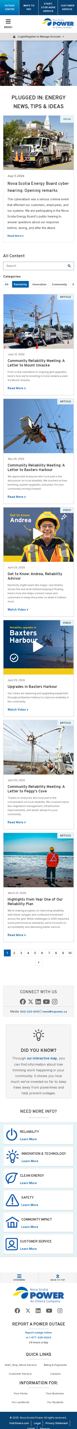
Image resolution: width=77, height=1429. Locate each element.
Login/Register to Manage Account (39, 36)
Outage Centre (10, 7)
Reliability (20, 284)
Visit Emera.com (19, 1423)
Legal (37, 1423)
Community (59, 284)
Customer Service (67, 7)
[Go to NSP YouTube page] (46, 1002)
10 (70, 953)
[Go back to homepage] (58, 23)
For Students (55, 1402)
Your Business (55, 1393)
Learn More (28, 1139)
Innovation (39, 284)
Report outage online (38, 1332)
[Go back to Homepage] (38, 1294)
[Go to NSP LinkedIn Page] (38, 1002)
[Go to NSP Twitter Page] (30, 1002)
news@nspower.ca (54, 1012)
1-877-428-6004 (40, 1337)
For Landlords (20, 1402)
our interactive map (42, 1059)
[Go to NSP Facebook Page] (23, 1002)
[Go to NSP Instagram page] (54, 1002)
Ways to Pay (28, 7)
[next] (38, 962)
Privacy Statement (57, 1423)
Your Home (21, 1393)
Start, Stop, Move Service (48, 7)
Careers (55, 1373)
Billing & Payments (55, 1364)
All (6, 284)
